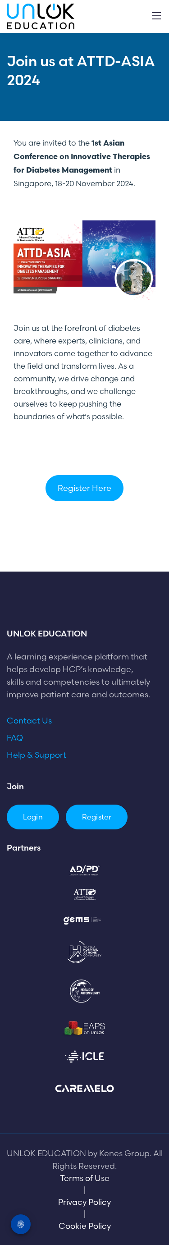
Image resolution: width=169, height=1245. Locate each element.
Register (96, 816)
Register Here (84, 488)
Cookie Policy (85, 1226)
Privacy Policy (84, 1202)
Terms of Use (85, 1178)
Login (33, 816)
